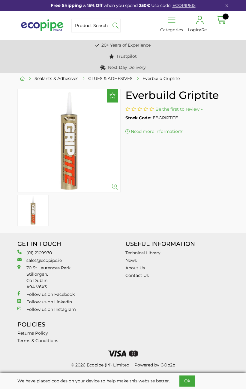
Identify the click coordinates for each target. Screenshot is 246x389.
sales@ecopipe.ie (44, 260)
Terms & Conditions (37, 340)
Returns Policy (32, 333)
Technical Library (142, 253)
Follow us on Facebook (50, 294)
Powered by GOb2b (154, 365)
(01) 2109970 (39, 253)
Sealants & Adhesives (56, 78)
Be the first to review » (179, 109)
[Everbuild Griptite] (69, 140)
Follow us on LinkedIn (49, 302)
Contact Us (137, 275)
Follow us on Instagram (51, 309)
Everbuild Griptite (161, 78)
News (131, 260)
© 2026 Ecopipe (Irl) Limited (100, 365)
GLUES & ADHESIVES (110, 78)
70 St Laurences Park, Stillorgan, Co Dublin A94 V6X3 (48, 277)
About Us (135, 268)
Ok (187, 381)
